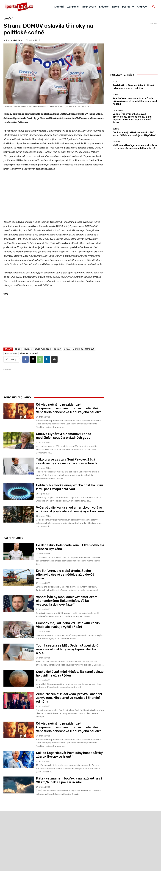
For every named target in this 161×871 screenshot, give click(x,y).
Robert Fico (11, 353)
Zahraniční (118, 110)
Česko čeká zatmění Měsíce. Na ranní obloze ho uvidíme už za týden (70, 673)
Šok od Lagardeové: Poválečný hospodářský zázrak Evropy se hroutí (69, 754)
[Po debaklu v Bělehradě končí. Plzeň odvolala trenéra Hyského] (18, 551)
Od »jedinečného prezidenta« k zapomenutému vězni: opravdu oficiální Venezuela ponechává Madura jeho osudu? (68, 408)
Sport (116, 82)
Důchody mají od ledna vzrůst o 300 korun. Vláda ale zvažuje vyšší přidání (68, 625)
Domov (57, 349)
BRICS (17, 349)
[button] (154, 7)
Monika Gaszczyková (83, 349)
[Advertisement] (54, 197)
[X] (33, 359)
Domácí (7, 19)
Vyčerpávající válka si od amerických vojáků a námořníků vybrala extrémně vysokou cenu (70, 509)
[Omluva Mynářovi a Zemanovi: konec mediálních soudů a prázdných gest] (18, 440)
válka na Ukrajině (29, 353)
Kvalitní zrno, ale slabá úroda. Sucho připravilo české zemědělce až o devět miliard (65, 574)
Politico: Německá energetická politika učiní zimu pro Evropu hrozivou (69, 487)
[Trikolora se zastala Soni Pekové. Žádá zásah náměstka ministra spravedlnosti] (18, 466)
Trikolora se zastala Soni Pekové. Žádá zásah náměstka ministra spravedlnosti (66, 461)
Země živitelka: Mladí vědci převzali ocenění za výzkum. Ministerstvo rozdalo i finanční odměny (69, 697)
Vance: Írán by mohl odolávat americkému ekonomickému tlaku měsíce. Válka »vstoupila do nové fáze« (67, 600)
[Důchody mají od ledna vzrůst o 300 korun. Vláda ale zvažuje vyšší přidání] (18, 629)
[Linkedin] (47, 359)
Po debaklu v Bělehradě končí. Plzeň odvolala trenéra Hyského (133, 87)
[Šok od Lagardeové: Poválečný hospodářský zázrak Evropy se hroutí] (18, 759)
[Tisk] (54, 359)
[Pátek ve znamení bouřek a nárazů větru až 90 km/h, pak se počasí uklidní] (18, 785)
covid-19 (27, 349)
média (67, 349)
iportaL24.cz (17, 40)
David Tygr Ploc (43, 349)
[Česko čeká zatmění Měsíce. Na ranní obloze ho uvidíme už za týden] (18, 678)
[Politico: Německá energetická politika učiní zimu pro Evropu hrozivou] (18, 491)
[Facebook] (25, 359)
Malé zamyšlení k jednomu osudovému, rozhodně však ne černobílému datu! (135, 147)
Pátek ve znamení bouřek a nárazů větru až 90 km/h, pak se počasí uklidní (69, 780)
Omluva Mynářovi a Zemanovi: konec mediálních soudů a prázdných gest (63, 436)
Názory (116, 142)
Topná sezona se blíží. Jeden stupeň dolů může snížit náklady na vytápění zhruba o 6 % (67, 649)
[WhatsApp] (40, 359)
